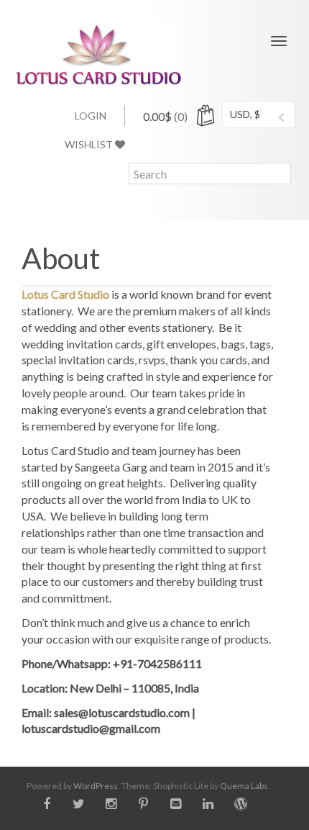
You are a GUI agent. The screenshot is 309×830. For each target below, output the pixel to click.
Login (90, 115)
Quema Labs (244, 785)
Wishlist (90, 144)
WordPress (95, 785)
